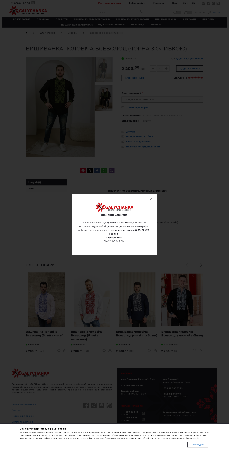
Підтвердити (198, 444)
